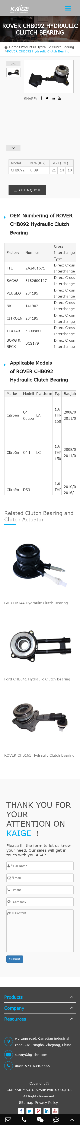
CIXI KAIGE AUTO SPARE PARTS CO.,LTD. (39, 1090)
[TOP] (72, 1119)
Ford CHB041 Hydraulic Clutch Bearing (37, 679)
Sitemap (26, 1102)
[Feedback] (56, 1119)
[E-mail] (8, 1119)
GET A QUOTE (29, 190)
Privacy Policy (46, 1102)
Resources (15, 1018)
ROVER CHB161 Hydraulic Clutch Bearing (39, 755)
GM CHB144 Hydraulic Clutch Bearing (36, 603)
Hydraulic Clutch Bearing (55, 47)
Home (13, 47)
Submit (14, 959)
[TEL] (24, 1119)
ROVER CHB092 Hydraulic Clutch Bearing (38, 51)
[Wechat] (40, 1119)
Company (14, 1007)
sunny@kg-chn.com (31, 1055)
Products (27, 47)
